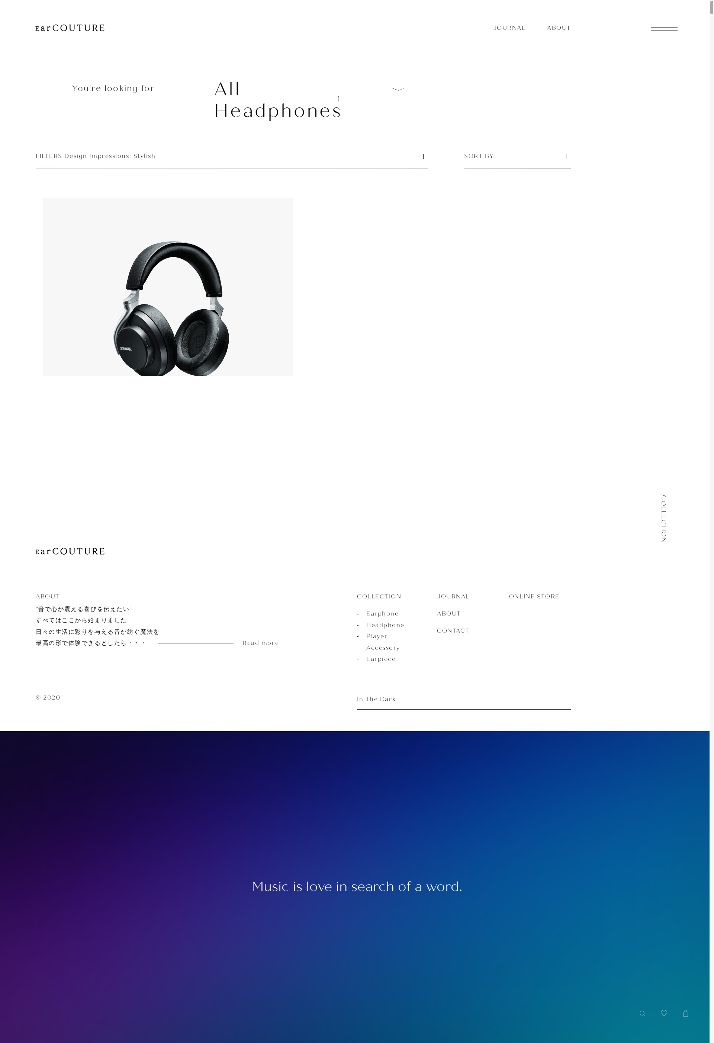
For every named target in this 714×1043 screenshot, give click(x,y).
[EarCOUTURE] (70, 552)
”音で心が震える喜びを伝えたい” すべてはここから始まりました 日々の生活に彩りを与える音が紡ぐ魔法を (143, 626)
